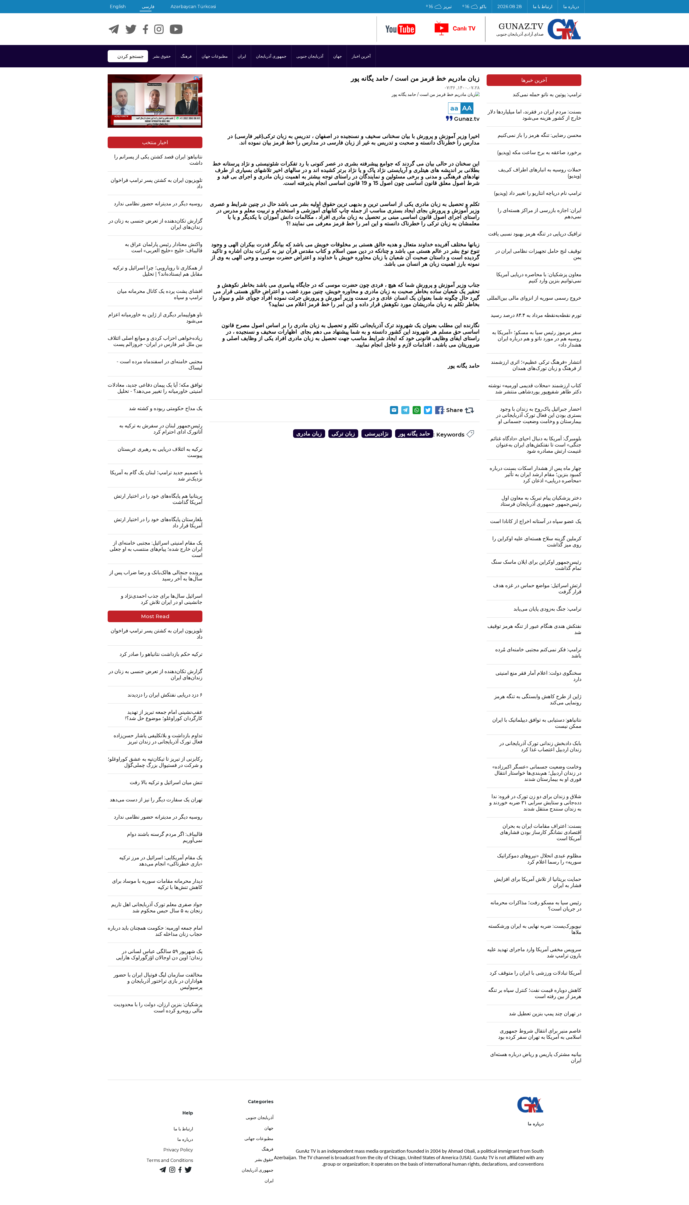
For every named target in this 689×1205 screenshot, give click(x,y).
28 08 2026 (509, 6)
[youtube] (400, 29)
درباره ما (571, 6)
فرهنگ (186, 56)
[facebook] (145, 29)
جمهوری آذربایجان (271, 56)
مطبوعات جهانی (258, 1138)
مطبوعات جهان (215, 56)
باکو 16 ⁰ (474, 6)
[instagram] (159, 29)
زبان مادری (309, 433)
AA (467, 108)
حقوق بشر (162, 56)
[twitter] (131, 29)
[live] (455, 29)
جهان (337, 56)
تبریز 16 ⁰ (439, 6)
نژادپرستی (377, 433)
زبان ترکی (343, 433)
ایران (242, 56)
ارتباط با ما (542, 6)
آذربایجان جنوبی (309, 56)
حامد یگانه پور (414, 433)
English (118, 6)
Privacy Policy (178, 1149)
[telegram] (114, 29)
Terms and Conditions (169, 1160)
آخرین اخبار (361, 56)
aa (454, 108)
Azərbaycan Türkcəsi (193, 6)
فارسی (148, 6)
